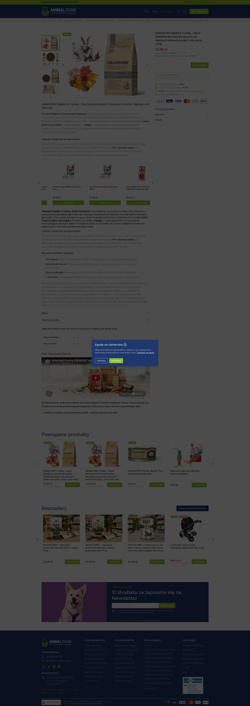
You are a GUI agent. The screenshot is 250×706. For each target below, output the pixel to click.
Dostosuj (101, 361)
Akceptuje (116, 361)
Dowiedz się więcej (145, 352)
